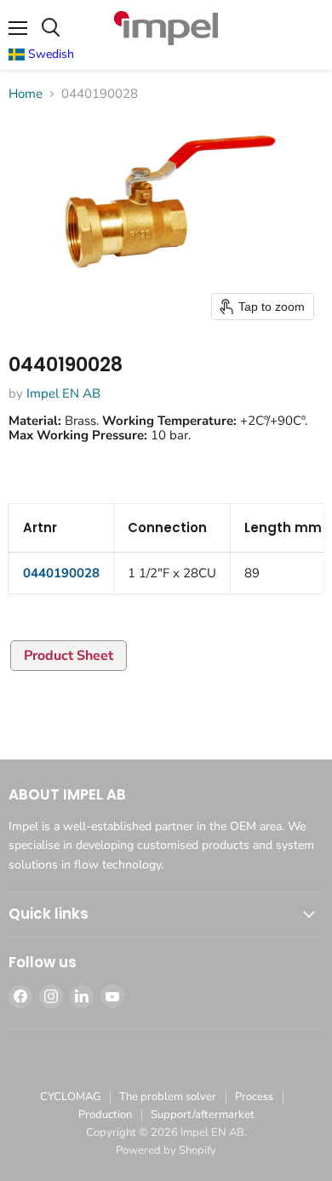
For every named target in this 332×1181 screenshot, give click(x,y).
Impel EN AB (63, 393)
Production (105, 1114)
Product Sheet (68, 655)
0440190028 (61, 573)
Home (26, 94)
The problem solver (167, 1096)
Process (254, 1096)
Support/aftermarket (203, 1114)
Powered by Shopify (166, 1150)
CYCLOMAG (70, 1096)
